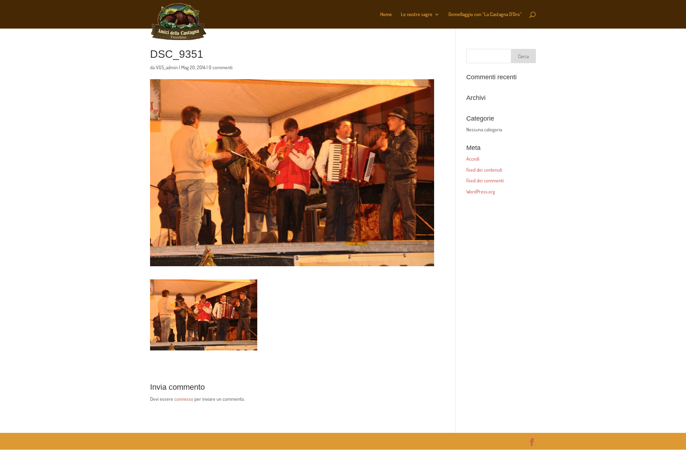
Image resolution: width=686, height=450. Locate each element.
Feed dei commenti (485, 180)
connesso (183, 399)
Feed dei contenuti (484, 170)
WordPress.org (480, 191)
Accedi (472, 159)
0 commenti (221, 67)
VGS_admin (167, 67)
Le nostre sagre (416, 14)
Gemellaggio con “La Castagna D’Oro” (485, 14)
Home (386, 14)
